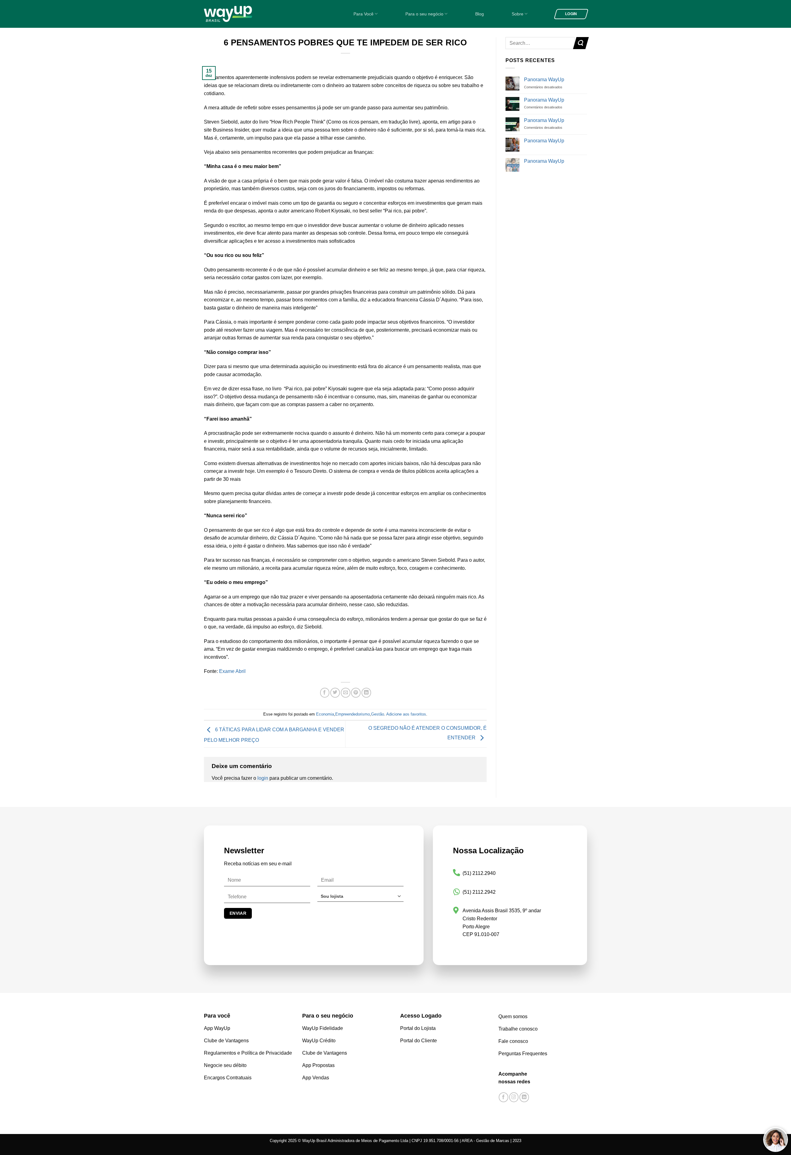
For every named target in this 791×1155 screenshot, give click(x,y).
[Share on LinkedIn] (366, 693)
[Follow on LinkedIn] (524, 1097)
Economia (325, 714)
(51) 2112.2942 (479, 892)
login (262, 778)
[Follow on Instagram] (514, 1097)
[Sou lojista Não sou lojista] (360, 898)
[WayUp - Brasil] (238, 14)
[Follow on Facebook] (503, 1097)
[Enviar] (581, 43)
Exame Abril (232, 671)
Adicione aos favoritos (406, 714)
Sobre (517, 13)
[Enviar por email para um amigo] (345, 693)
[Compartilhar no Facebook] (325, 693)
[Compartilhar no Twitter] (335, 693)
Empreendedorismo (352, 714)
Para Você (363, 13)
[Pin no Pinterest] (356, 693)
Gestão (377, 714)
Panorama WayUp (544, 79)
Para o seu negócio (424, 13)
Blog (479, 13)
